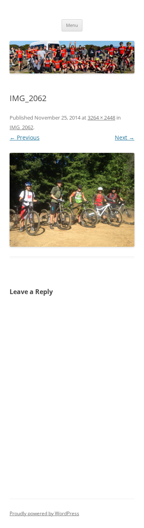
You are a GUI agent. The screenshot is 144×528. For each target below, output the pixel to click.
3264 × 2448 (101, 117)
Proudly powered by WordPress (44, 513)
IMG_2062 (21, 127)
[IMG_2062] (72, 200)
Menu (72, 25)
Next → (124, 137)
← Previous (25, 137)
